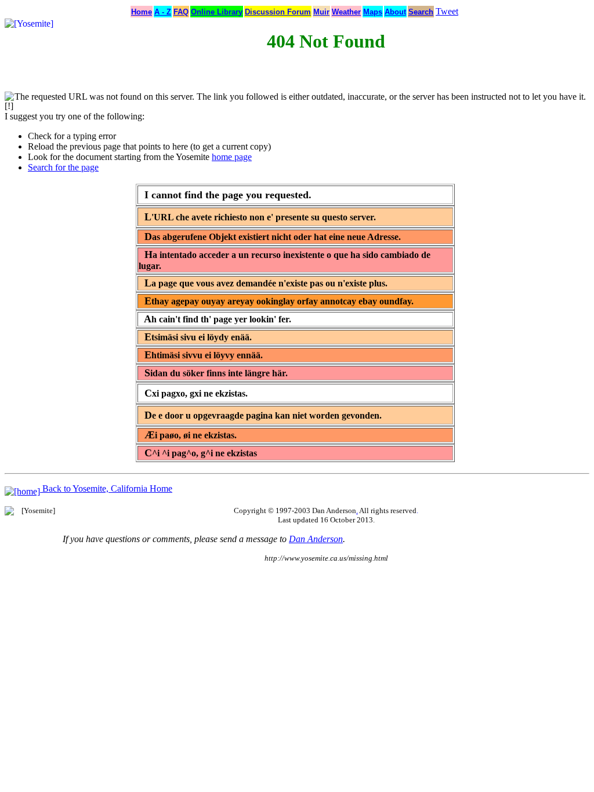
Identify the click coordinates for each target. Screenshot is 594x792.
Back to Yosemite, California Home (106, 488)
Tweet (447, 11)
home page (232, 157)
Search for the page (63, 167)
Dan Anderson (316, 539)
